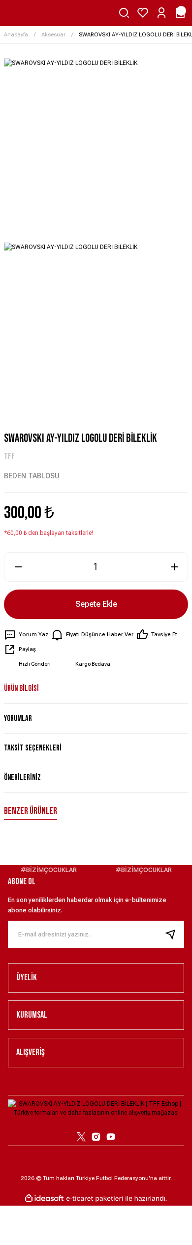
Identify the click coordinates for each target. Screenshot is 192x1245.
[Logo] (96, 1107)
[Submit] (174, 934)
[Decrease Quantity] (18, 567)
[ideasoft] (44, 1198)
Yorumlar (18, 718)
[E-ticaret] (95, 1198)
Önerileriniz (22, 777)
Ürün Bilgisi (21, 688)
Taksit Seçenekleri (33, 748)
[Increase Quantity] (174, 567)
